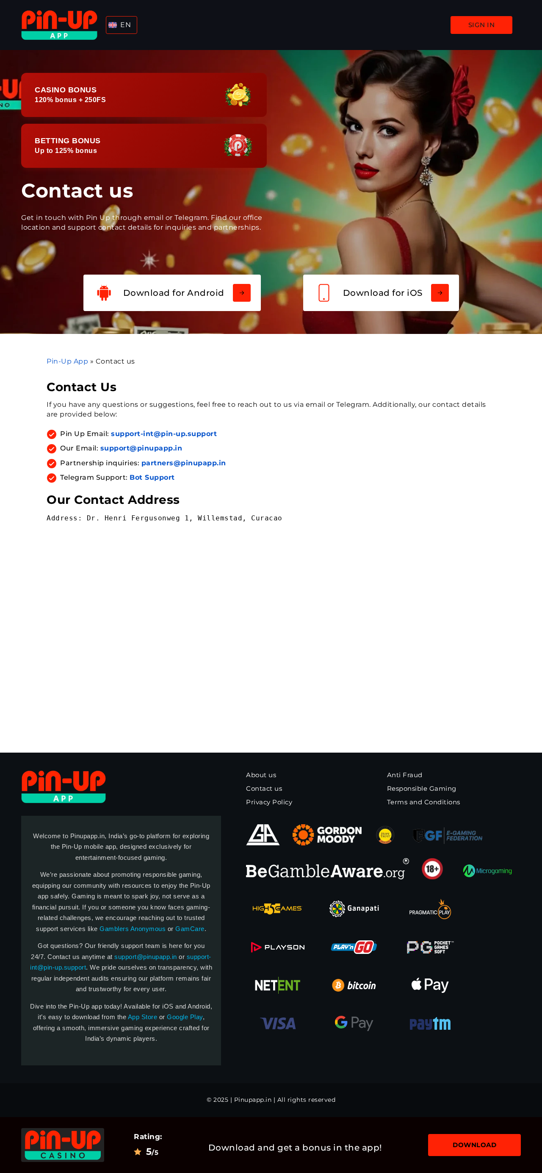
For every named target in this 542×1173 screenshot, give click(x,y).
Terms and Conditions (423, 802)
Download (474, 1145)
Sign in (481, 25)
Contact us (264, 788)
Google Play (185, 1016)
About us (261, 775)
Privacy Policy (269, 802)
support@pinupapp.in (145, 956)
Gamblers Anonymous (133, 928)
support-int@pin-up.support (164, 434)
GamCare (190, 928)
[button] (121, 25)
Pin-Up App (67, 361)
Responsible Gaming (421, 788)
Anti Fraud (405, 775)
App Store (143, 1016)
